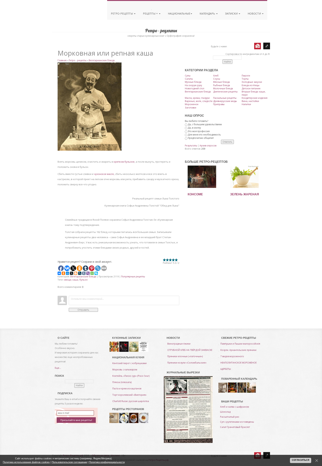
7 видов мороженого (232, 356)
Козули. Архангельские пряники (238, 350)
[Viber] (88, 273)
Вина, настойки (250, 101)
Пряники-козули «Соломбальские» (186, 362)
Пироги (246, 75)
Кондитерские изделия (254, 98)
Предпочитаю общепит (201, 138)
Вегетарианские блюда (102, 60)
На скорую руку (193, 85)
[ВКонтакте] (59, 273)
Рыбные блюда (221, 85)
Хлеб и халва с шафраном (234, 406)
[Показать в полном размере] (118, 107)
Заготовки (190, 107)
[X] (71, 273)
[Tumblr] (84, 273)
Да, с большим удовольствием (205, 124)
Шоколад (225, 411)
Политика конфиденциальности (107, 462)
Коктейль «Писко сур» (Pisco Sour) (130, 375)
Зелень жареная (244, 194)
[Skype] (96, 273)
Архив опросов (208, 145)
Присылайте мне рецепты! (76, 420)
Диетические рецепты (225, 91)
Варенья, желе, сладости (198, 101)
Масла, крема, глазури (197, 98)
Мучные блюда (193, 82)
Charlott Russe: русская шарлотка (130, 401)
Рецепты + (151, 13)
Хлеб (216, 75)
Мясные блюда (221, 82)
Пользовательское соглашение (69, 462)
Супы (187, 75)
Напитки (246, 104)
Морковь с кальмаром (124, 369)
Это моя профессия (199, 131)
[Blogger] (75, 273)
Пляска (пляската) (122, 382)
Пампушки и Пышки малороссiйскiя (240, 343)
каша (75, 279)
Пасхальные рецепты (224, 98)
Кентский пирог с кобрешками (129, 363)
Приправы (219, 104)
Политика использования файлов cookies (26, 462)
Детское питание (251, 88)
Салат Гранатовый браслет (235, 427)
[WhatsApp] (92, 273)
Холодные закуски (252, 82)
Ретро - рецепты (77, 60)
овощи (67, 279)
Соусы (216, 78)
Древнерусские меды (225, 101)
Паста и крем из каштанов (126, 388)
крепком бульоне (124, 161)
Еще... (58, 367)
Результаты (191, 145)
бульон (83, 279)
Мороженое (191, 104)
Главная (62, 60)
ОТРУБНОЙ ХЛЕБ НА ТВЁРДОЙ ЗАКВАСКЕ (189, 350)
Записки (231, 13)
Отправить (83, 309)
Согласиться (300, 460)
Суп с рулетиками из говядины (237, 421)
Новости (255, 13)
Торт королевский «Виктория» (129, 394)
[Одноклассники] (63, 273)
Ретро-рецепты (122, 13)
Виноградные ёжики (178, 343)
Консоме (195, 194)
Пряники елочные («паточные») (185, 356)
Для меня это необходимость (204, 134)
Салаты (189, 78)
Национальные (179, 13)
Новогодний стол (194, 88)
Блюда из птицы (250, 85)
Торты (245, 78)
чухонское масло (104, 174)
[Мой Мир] (67, 273)
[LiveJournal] (79, 273)
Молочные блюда (223, 88)
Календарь (208, 13)
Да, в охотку (194, 127)
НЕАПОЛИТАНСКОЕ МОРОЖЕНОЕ (238, 362)
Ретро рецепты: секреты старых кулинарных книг (75, 12)
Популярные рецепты (133, 276)
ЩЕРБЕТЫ (225, 369)
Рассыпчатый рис (229, 416)
